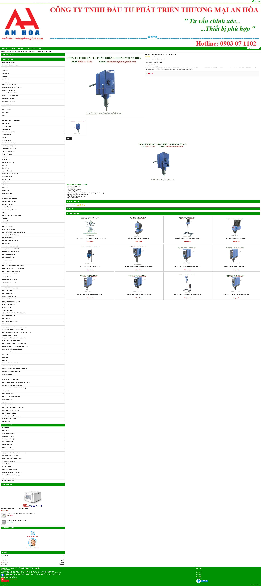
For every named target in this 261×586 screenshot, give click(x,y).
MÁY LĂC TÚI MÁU (6, 390)
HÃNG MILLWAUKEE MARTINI (8, 299)
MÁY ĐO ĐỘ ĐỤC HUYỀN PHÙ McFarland (12, 385)
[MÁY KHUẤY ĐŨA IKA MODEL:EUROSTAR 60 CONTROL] (236, 283)
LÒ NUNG (4, 212)
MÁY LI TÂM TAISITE (6, 466)
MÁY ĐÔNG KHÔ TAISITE (7, 444)
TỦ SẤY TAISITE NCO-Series (8, 62)
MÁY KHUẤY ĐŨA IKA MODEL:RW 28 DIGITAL (236, 238)
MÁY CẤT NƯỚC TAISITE (7, 436)
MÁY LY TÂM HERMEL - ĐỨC (8, 315)
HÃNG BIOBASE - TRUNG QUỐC (9, 145)
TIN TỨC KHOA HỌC (30, 48)
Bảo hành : (150, 66)
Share (147, 59)
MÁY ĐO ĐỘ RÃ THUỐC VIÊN (8, 90)
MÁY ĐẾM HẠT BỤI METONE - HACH (10, 173)
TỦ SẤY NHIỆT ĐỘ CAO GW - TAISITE (10, 65)
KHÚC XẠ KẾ (5, 221)
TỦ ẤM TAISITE (5, 427)
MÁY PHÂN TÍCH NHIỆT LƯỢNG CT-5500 (11, 340)
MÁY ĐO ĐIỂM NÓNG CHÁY (8, 98)
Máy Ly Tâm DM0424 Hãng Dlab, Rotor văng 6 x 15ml (15, 508)
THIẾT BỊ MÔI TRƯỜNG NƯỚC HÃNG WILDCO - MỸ (13, 232)
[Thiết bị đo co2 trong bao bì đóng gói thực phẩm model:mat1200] (4, 517)
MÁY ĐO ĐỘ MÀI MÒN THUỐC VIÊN (10, 95)
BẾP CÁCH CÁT (5, 73)
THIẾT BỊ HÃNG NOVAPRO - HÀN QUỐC (11, 271)
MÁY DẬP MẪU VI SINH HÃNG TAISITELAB (11, 475)
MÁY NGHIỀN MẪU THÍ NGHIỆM (9, 84)
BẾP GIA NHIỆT (5, 70)
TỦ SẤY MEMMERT (6, 318)
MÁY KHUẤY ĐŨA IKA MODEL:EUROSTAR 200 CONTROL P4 (138, 266)
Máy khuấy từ (199, 578)
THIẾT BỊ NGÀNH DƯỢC (7, 226)
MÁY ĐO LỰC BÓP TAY (7, 204)
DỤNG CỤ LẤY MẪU (6, 276)
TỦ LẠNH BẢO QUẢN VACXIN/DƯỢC (10, 240)
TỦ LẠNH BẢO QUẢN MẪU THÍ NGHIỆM (11, 120)
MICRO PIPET (5, 157)
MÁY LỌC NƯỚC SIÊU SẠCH (8, 402)
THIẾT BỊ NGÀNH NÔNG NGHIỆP (9, 404)
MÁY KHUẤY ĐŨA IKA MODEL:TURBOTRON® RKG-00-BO (187, 294)
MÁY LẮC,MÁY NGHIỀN (7, 170)
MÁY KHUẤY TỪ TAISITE (7, 464)
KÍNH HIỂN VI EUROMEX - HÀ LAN (9, 335)
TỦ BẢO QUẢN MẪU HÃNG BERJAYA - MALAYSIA (13, 268)
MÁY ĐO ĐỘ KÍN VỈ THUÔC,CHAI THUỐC (11, 371)
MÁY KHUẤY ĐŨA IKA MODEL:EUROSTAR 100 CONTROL (139, 294)
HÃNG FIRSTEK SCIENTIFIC (8, 151)
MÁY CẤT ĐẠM (5, 112)
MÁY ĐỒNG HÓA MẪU (7, 193)
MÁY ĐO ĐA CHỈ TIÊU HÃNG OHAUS (10, 351)
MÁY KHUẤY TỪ (5, 168)
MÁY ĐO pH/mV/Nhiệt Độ (8, 162)
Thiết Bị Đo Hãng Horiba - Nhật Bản (11, 396)
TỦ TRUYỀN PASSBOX (7, 374)
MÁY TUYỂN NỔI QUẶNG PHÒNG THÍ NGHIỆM (12, 349)
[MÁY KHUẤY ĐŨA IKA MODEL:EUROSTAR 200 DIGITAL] (236, 255)
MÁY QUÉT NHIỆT (6, 377)
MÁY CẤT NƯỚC (5, 123)
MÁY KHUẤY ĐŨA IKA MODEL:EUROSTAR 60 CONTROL (236, 294)
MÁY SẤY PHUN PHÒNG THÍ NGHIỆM (10, 410)
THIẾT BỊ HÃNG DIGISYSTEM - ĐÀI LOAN (11, 301)
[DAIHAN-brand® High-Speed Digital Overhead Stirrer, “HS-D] (90, 227)
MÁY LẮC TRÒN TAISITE (7, 441)
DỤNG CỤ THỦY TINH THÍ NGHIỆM (9, 274)
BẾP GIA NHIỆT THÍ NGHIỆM (8, 439)
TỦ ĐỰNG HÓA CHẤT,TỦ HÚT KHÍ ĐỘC (10, 235)
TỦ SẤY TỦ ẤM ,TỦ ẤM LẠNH (8, 229)
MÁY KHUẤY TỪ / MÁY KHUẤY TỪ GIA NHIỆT (12, 87)
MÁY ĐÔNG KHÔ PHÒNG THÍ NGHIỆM (10, 379)
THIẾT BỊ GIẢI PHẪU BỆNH (8, 393)
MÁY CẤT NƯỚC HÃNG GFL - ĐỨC (10, 321)
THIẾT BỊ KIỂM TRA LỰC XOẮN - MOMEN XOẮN (13, 265)
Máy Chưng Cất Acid (7, 399)
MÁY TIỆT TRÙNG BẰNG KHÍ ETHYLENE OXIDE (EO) (14, 388)
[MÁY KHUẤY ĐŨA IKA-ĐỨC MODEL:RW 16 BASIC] (105, 85)
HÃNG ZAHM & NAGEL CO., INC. (9, 143)
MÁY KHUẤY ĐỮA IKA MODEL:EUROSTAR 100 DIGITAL (90, 294)
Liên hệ (41, 48)
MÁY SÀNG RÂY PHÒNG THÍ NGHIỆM (10, 363)
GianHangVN (257, 584)
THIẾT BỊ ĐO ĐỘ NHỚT (7, 243)
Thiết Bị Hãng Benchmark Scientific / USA (13, 407)
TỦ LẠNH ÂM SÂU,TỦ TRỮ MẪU (9, 237)
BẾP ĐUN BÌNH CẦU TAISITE (8, 461)
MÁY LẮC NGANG (6, 81)
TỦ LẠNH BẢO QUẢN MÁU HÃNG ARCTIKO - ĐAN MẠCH (15, 346)
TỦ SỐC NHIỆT (5, 357)
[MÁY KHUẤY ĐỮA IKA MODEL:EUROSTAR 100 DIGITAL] (90, 283)
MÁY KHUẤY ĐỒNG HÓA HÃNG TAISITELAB (12, 472)
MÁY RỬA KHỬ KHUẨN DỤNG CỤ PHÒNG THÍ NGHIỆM (14, 368)
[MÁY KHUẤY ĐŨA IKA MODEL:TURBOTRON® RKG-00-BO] (187, 283)
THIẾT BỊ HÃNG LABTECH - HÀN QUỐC (11, 248)
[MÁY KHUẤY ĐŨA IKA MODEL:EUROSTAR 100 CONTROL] (138, 283)
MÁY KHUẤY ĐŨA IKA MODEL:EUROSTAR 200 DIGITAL (236, 266)
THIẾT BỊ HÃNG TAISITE (7, 285)
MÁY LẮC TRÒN (5, 79)
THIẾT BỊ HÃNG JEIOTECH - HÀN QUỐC (11, 287)
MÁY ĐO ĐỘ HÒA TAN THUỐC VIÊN (10, 93)
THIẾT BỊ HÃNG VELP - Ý (7, 290)
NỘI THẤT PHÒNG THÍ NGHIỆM (9, 365)
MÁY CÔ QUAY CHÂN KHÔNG (8, 101)
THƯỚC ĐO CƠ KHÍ (6, 262)
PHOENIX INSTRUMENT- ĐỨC (8, 304)
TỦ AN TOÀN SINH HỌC (7, 310)
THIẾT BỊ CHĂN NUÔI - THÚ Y (8, 257)
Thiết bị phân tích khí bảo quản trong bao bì (14, 313)
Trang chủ (4, 48)
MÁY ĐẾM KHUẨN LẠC (7, 196)
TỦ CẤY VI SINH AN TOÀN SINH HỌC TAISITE (12, 458)
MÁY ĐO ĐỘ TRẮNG (6, 104)
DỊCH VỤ (20, 48)
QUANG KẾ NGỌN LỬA (7, 176)
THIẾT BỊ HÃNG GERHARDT (8, 293)
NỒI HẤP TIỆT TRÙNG (7, 154)
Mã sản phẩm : (149, 62)
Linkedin (161, 59)
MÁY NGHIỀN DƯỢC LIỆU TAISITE (9, 469)
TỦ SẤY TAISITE (5, 430)
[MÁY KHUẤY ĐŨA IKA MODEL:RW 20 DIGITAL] (90, 255)
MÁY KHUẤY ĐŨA (6, 190)
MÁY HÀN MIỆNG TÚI (6, 109)
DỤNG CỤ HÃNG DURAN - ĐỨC (9, 282)
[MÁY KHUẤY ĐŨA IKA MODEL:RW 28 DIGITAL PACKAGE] (187, 227)
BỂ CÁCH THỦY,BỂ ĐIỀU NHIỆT (9, 132)
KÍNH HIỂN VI (5, 76)
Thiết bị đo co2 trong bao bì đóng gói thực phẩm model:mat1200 (21, 513)
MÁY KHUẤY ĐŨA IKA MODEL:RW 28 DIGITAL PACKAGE (187, 238)
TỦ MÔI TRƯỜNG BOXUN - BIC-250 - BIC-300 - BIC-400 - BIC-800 (16, 332)
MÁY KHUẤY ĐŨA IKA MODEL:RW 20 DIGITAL (90, 266)
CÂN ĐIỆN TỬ (5, 137)
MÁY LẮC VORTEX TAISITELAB (9, 477)
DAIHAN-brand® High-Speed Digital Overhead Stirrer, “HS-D (90, 238)
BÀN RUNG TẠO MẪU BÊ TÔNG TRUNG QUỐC (12, 329)
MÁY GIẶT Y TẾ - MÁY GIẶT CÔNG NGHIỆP (11, 215)
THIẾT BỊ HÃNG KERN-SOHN (8, 254)
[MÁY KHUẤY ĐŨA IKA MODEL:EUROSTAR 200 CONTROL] (187, 255)
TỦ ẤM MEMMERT (6, 324)
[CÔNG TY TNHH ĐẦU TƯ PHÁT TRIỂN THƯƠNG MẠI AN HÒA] (130, 46)
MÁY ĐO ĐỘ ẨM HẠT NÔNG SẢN (9, 209)
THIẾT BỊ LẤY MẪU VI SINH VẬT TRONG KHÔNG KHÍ (14, 343)
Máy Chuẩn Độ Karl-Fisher (9, 418)
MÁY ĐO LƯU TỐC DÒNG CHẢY (9, 201)
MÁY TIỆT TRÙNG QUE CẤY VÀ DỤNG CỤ (11, 416)
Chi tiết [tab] (69, 138)
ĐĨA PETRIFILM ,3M (6, 140)
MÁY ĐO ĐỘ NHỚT (6, 106)
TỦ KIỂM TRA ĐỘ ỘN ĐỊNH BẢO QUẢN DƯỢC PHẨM (14, 452)
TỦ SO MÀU (4, 223)
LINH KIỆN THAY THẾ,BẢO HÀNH (9, 279)
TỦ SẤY (3, 118)
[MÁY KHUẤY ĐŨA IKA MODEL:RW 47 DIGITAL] (138, 227)
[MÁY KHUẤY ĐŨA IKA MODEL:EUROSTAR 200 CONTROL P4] (138, 255)
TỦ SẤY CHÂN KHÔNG (7, 307)
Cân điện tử (198, 571)
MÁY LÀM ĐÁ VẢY (6, 354)
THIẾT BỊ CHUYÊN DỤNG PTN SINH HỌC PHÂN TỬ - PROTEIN (16, 382)
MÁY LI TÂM (4, 67)
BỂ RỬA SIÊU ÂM (6, 129)
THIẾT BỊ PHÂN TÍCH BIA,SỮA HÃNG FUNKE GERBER (14, 326)
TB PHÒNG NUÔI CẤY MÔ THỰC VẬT (10, 251)
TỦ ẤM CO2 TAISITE (6, 447)
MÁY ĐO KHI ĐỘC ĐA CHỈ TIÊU (9, 296)
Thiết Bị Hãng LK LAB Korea (9, 413)
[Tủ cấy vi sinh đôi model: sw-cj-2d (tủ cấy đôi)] (4, 524)
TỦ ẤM (3, 115)
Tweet (154, 59)
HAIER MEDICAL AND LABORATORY (10, 148)
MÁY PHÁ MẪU (5, 182)
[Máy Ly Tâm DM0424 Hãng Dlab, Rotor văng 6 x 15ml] (32, 497)
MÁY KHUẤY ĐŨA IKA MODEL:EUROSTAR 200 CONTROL (187, 266)
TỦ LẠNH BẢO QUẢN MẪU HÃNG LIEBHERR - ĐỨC (13, 338)
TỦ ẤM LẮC (4, 360)
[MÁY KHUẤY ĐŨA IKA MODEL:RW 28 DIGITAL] (236, 227)
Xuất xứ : (151, 64)
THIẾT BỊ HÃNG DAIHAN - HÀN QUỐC (10, 246)
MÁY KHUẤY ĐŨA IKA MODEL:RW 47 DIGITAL (138, 238)
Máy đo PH (198, 574)
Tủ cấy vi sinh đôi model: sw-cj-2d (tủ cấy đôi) (17, 520)
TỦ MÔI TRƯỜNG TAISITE (8, 450)
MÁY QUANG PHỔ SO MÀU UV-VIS (9, 198)
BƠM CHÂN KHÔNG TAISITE (8, 433)
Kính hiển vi (198, 572)
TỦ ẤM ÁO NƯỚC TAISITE (8, 480)
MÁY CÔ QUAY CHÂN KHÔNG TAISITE (10, 455)
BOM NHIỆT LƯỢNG (6, 134)
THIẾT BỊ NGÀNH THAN (7, 260)
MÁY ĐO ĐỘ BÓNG (6, 421)
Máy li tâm (198, 576)
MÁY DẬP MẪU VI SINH (7, 207)
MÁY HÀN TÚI (5, 187)
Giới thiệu (12, 48)
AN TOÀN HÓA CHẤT (6, 126)
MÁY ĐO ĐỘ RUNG (6, 179)
